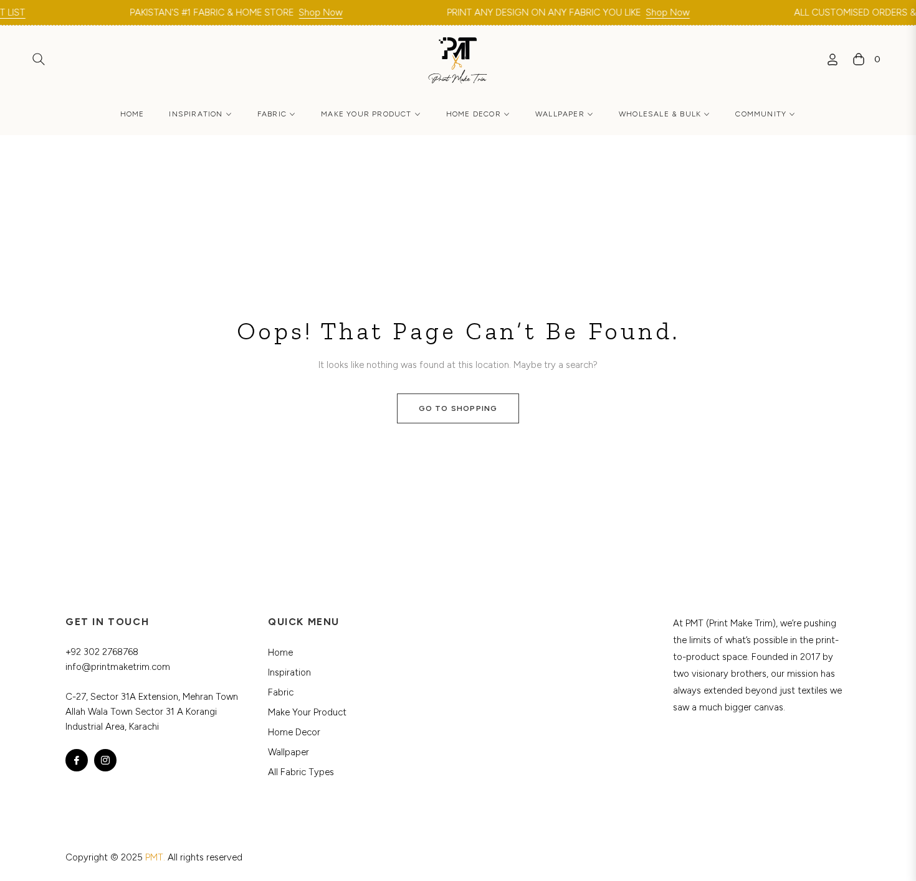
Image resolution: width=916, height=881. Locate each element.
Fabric (280, 692)
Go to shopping (458, 408)
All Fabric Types (301, 772)
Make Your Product (307, 712)
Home (280, 652)
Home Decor (294, 732)
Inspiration (289, 672)
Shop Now (303, 12)
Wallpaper (288, 752)
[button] (38, 59)
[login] (832, 59)
